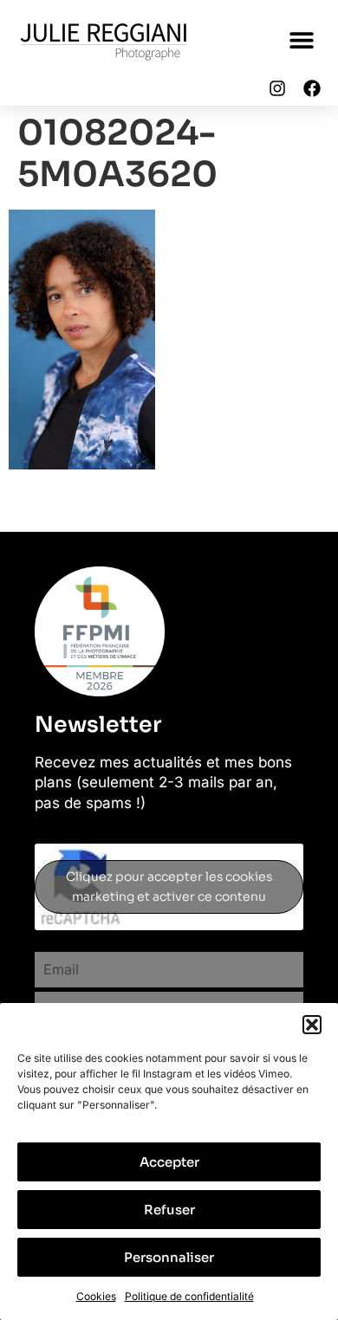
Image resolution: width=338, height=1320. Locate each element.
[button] (312, 1024)
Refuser (169, 1209)
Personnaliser (169, 1257)
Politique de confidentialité (189, 1296)
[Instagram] (277, 88)
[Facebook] (312, 88)
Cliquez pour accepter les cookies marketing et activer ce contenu (169, 886)
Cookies (96, 1296)
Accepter (169, 1162)
